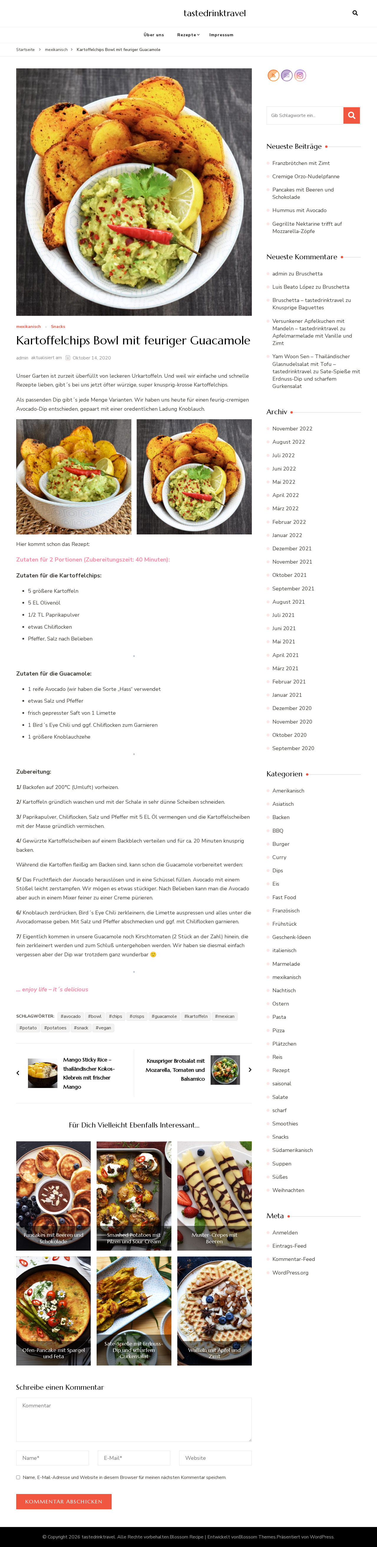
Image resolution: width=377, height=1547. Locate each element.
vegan (105, 1028)
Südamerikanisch (292, 1150)
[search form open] (355, 13)
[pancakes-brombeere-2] (53, 1195)
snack (82, 1028)
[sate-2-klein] (134, 1311)
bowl (96, 1016)
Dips (277, 870)
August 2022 (288, 441)
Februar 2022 (289, 522)
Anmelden (285, 1232)
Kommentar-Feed (293, 1259)
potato (29, 1028)
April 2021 (285, 655)
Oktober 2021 (289, 575)
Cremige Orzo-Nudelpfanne (306, 176)
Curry (279, 857)
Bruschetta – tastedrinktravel (308, 300)
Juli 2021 (283, 615)
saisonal (281, 1083)
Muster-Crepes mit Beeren (214, 1238)
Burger (281, 844)
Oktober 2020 (289, 735)
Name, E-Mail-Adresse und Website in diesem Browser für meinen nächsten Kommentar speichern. (124, 1477)
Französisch (286, 910)
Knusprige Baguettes (298, 307)
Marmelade (286, 964)
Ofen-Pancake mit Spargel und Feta (53, 1353)
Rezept (281, 1070)
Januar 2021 (287, 695)
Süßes (280, 1177)
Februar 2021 (289, 681)
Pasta (279, 1017)
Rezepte (186, 35)
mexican (226, 1016)
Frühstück (284, 923)
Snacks (58, 327)
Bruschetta (309, 273)
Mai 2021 (283, 641)
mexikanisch (28, 327)
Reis (277, 1057)
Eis (275, 883)
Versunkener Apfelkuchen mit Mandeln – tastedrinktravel (308, 325)
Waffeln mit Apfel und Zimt (214, 1353)
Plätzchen (284, 1043)
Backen (281, 817)
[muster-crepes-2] (214, 1195)
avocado (72, 1016)
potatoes (57, 1028)
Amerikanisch (288, 790)
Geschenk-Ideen (291, 937)
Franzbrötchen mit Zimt (301, 163)
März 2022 (285, 508)
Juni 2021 (284, 628)
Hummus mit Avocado (299, 210)
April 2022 (285, 495)
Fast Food (284, 897)
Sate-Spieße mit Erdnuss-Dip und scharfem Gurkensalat (134, 1350)
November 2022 (292, 428)
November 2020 (292, 721)
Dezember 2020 (292, 708)
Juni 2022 (284, 468)
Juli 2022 (283, 455)
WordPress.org (290, 1272)
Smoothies (285, 1123)
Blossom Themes (257, 1537)
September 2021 (293, 588)
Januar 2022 (287, 535)
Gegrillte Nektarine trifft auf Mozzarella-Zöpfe (307, 227)
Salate (280, 1097)
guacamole (166, 1016)
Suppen (281, 1163)
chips (117, 1016)
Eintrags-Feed (289, 1245)
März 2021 (285, 668)
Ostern (280, 1003)
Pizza (278, 1030)
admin (22, 358)
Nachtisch (284, 990)
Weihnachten (288, 1190)
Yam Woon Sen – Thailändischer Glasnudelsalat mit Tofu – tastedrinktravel (311, 364)
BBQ (277, 830)
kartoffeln (197, 1016)
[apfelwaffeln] (214, 1311)
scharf (279, 1110)
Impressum (221, 35)
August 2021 (288, 601)
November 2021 (292, 561)
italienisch (284, 950)
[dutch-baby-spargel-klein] (53, 1311)
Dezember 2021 (292, 548)
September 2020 (293, 748)
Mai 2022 (283, 482)
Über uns (154, 35)
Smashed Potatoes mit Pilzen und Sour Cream (134, 1238)
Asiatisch (283, 804)
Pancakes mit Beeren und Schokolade (53, 1238)
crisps (138, 1016)
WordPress (322, 1537)
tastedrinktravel (214, 13)
